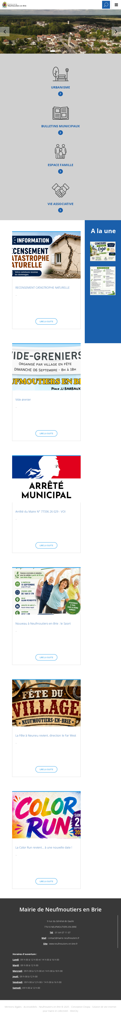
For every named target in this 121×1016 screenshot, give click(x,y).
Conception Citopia (80, 1006)
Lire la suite (46, 321)
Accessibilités (31, 1006)
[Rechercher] (106, 4)
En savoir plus (60, 93)
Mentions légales (13, 1006)
